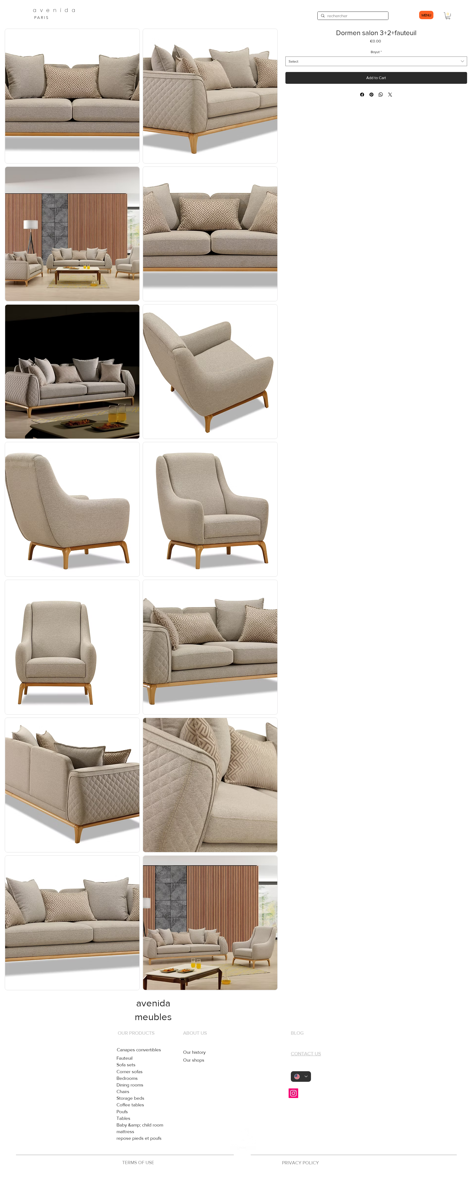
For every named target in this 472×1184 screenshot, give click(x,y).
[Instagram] (293, 1093)
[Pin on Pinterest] (371, 95)
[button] (448, 15)
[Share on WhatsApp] (381, 95)
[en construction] (241, 1176)
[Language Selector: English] (301, 1076)
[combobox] (376, 61)
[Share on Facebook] (362, 95)
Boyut (376, 52)
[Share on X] (390, 95)
